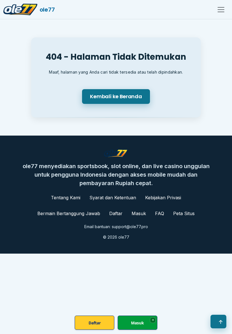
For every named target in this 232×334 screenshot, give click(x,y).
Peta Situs (184, 213)
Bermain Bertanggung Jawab (68, 213)
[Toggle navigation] (221, 9)
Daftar (116, 213)
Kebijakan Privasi (163, 197)
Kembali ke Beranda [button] (116, 96)
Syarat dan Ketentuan (112, 197)
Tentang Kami (65, 197)
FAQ (159, 213)
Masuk (139, 213)
